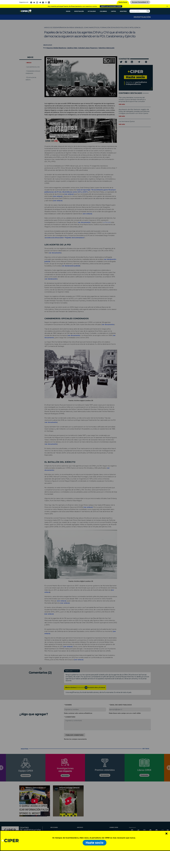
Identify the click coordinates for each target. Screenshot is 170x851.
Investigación (79, 11)
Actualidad (92, 11)
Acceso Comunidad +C (140, 2)
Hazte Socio (123, 2)
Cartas (113, 11)
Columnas (103, 11)
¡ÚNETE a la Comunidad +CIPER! (111, 6)
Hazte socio (94, 843)
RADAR (68, 11)
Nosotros (123, 11)
